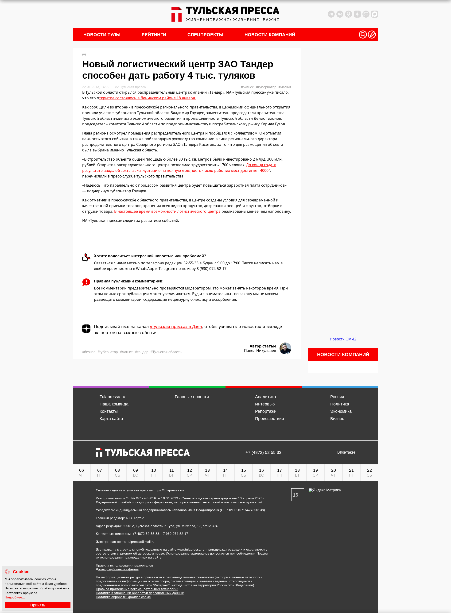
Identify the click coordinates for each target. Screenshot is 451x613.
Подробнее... (15, 597)
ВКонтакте (346, 452)
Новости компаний (270, 34)
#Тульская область (166, 352)
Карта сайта (111, 418)
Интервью (265, 404)
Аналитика (265, 396)
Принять (37, 605)
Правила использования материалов (124, 565)
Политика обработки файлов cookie (123, 597)
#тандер (141, 352)
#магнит (285, 87)
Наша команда (114, 404)
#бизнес (247, 87)
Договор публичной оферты (117, 569)
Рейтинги (154, 34)
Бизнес (337, 418)
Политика (339, 404)
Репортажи (265, 411)
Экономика (341, 411)
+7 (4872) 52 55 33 (263, 452)
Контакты (109, 411)
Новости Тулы (102, 34)
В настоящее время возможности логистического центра (167, 211)
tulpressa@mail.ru (141, 542)
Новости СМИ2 (343, 339)
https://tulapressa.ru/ (169, 490)
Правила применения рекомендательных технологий (137, 589)
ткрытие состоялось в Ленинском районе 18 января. (147, 97)
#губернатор (266, 87)
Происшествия (269, 418)
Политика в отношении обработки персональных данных (140, 593)
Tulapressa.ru (112, 396)
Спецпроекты (205, 34)
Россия (337, 396)
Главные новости (192, 396)
